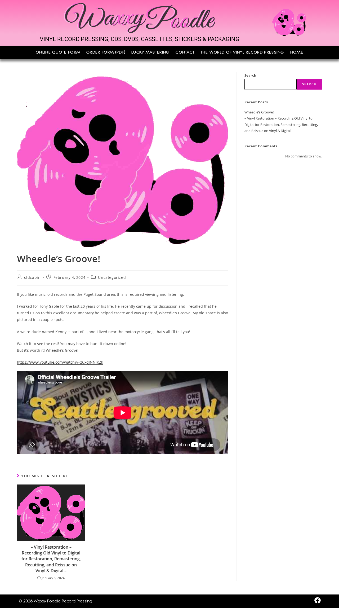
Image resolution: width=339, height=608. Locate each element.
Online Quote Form (58, 52)
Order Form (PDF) (105, 52)
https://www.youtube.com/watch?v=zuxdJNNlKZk (60, 362)
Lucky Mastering (150, 52)
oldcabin (32, 277)
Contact (185, 52)
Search (250, 75)
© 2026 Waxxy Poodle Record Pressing (55, 601)
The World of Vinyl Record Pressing (242, 52)
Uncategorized (112, 277)
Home (296, 52)
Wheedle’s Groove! (259, 112)
